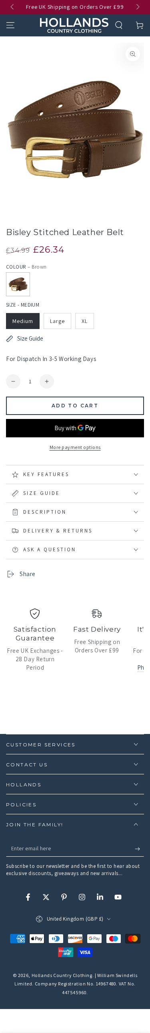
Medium (22, 321)
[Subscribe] (139, 849)
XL (85, 321)
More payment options (75, 447)
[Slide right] (137, 7)
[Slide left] (13, 7)
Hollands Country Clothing (62, 975)
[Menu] (10, 25)
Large (57, 321)
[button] (118, 25)
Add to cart (75, 406)
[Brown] (18, 284)
